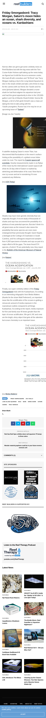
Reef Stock (38, 703)
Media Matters (11, 394)
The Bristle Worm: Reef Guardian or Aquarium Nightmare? (32, 622)
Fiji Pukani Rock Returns (11, 598)
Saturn (40, 401)
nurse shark (32, 401)
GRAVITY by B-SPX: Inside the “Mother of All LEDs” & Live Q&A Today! (33, 595)
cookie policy (6, 709)
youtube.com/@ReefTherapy (14, 559)
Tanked (20, 109)
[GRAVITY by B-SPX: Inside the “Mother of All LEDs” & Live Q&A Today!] (34, 581)
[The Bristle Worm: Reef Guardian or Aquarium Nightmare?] (34, 608)
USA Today (9, 182)
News (24, 401)
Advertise (13, 703)
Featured (5, 595)
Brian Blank (6, 29)
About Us (28, 703)
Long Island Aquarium (9, 401)
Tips (21, 703)
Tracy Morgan (13, 404)
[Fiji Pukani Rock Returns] (12, 583)
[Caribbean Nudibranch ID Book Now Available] (12, 638)
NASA (19, 401)
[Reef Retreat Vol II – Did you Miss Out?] (34, 636)
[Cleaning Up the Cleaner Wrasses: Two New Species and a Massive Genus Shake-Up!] (34, 666)
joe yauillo (29, 398)
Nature (8, 257)
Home (5, 703)
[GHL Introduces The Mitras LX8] (12, 666)
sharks (4, 404)
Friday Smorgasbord (17, 398)
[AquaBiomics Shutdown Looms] (12, 609)
